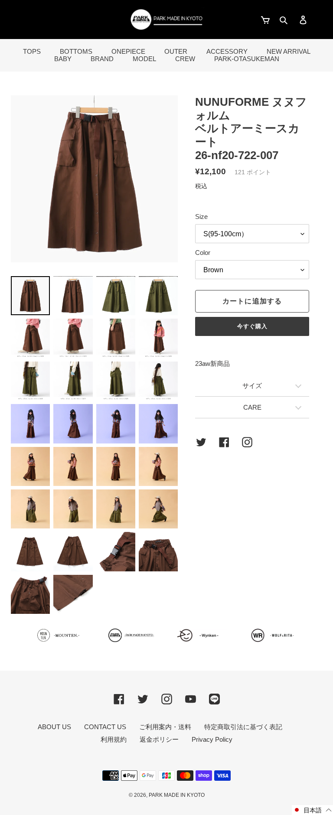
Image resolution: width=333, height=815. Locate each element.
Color (202, 252)
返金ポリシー (159, 739)
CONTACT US (105, 726)
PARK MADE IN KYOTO (177, 795)
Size (201, 216)
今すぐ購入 (252, 326)
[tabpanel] (94, 178)
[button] (312, 810)
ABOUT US (54, 726)
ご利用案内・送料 (165, 726)
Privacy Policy (212, 739)
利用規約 (114, 739)
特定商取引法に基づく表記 (243, 726)
